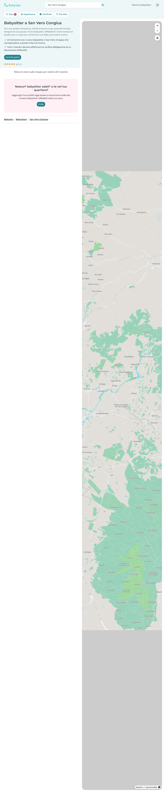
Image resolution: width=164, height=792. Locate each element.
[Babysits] (12, 5)
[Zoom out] (157, 30)
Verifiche (47, 14)
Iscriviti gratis (12, 57)
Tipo (12, 14)
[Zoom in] (157, 25)
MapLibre (139, 787)
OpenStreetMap (151, 787)
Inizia (41, 104)
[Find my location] (157, 37)
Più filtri (63, 14)
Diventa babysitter (141, 5)
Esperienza (29, 14)
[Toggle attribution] (159, 787)
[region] (122, 405)
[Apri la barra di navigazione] (157, 5)
